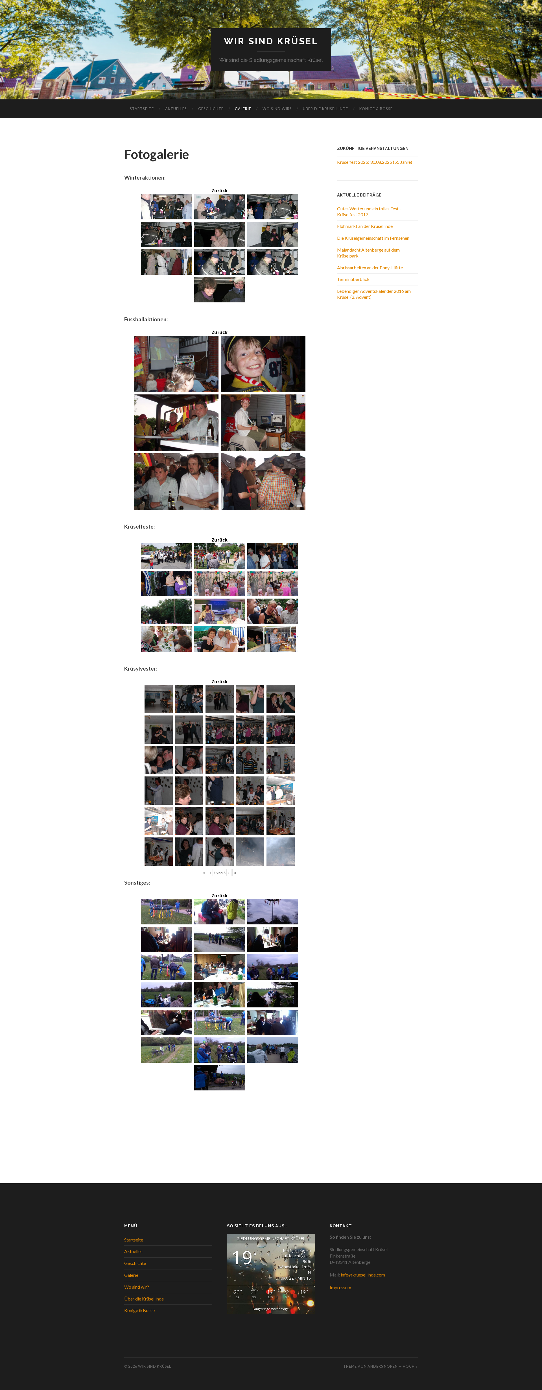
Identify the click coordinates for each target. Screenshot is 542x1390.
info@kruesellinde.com (363, 1274)
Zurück (220, 190)
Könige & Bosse (376, 108)
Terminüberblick (353, 279)
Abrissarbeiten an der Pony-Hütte (370, 267)
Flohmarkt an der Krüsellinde (365, 226)
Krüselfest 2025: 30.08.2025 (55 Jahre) (374, 162)
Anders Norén (383, 1366)
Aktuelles (176, 108)
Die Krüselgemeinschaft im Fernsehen (373, 238)
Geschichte (211, 108)
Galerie (243, 108)
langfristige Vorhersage (271, 1309)
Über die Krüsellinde (325, 108)
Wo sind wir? (277, 108)
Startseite (142, 108)
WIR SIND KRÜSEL (271, 41)
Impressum (340, 1287)
